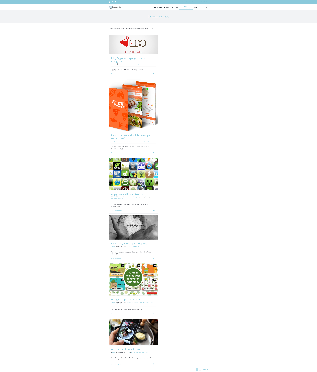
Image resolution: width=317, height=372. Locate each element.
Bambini (137, 302)
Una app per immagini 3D (125, 349)
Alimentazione (129, 197)
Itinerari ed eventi (136, 141)
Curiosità (132, 64)
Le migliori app (139, 64)
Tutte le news (120, 198)
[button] (206, 7)
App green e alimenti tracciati (127, 194)
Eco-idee (147, 197)
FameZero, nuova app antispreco (129, 243)
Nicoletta (114, 64)
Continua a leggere (116, 74)
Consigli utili (136, 197)
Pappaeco (114, 141)
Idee (128, 64)
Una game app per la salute (126, 299)
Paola (113, 197)
